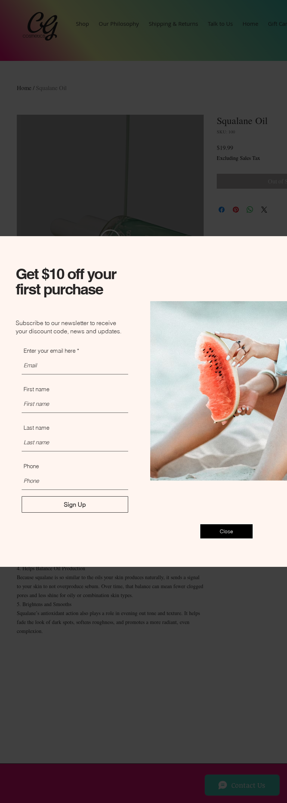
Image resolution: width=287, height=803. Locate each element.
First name (36, 389)
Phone (31, 466)
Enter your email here (49, 350)
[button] (226, 531)
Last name (36, 427)
